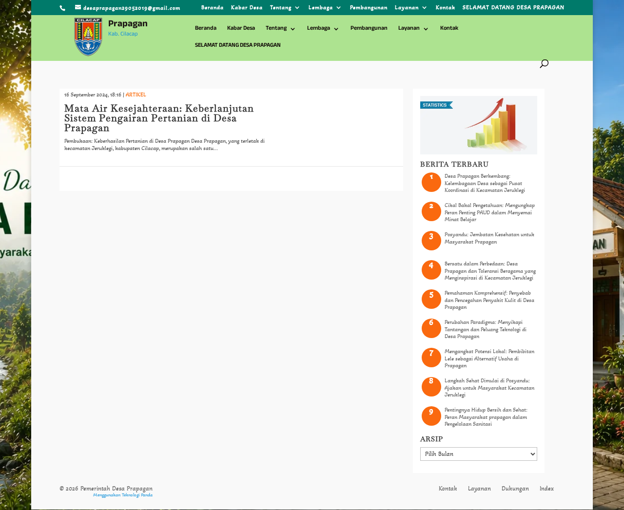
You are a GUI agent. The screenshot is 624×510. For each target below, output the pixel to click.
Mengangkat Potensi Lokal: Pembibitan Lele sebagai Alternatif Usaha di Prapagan (489, 358)
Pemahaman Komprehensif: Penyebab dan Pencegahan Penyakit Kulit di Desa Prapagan (489, 299)
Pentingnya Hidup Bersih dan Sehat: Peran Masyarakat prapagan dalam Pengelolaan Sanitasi (486, 416)
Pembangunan (369, 7)
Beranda (212, 7)
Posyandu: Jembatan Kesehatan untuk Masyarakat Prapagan (489, 238)
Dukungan (515, 488)
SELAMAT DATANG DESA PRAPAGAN (514, 7)
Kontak (445, 7)
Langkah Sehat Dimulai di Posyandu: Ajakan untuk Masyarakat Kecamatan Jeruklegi (489, 387)
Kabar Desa (247, 7)
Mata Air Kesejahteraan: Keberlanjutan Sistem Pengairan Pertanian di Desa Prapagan (159, 118)
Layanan (407, 7)
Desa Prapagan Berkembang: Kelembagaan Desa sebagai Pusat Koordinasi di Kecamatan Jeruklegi (485, 182)
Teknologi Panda (137, 495)
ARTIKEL (136, 94)
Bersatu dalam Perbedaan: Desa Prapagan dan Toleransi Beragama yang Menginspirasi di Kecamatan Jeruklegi (490, 270)
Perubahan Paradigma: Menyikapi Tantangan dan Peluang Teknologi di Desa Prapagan (485, 329)
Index (547, 488)
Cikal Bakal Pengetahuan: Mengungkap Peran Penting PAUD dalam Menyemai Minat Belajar (490, 212)
